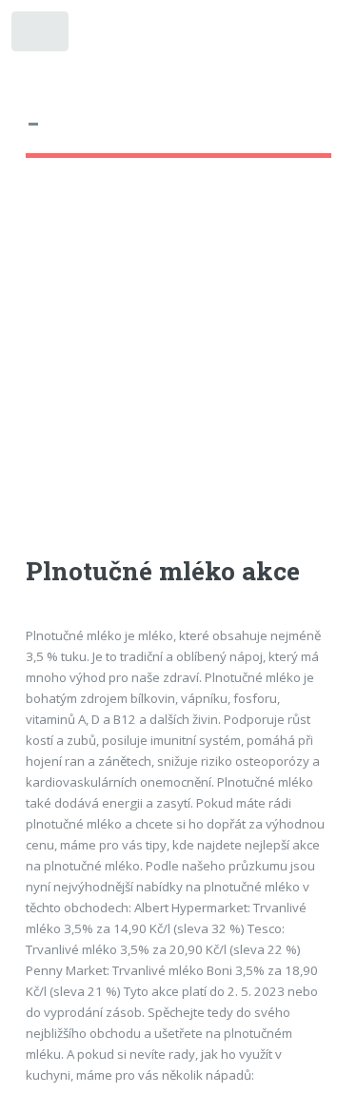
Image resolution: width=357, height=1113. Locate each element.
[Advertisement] (178, 374)
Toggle (41, 35)
